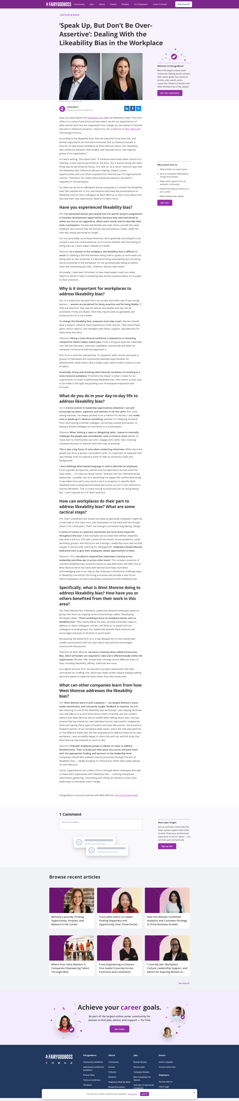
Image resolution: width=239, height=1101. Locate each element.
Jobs (92, 4)
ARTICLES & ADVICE (70, 15)
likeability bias (95, 117)
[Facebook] (46, 1062)
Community (79, 4)
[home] (58, 4)
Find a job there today (126, 795)
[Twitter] (59, 1062)
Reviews (125, 4)
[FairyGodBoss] (58, 1057)
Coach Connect (160, 4)
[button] (126, 108)
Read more (132, 1094)
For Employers (141, 4)
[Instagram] (52, 1062)
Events (113, 4)
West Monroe (132, 128)
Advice (102, 4)
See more (183, 983)
